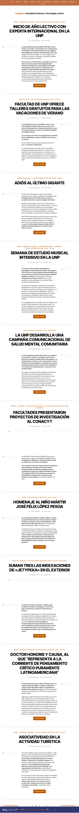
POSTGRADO (64, 1)
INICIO (12, 1)
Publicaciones (63, 560)
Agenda (16, 21)
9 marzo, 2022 (47, 40)
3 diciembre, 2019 (47, 574)
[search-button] (77, 2)
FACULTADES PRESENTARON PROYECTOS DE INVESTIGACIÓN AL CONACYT (39, 417)
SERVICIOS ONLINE (72, 1)
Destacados (21, 405)
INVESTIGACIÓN (56, 1)
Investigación (52, 330)
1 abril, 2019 (47, 746)
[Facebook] (61, 809)
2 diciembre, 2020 (47, 262)
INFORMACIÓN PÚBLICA (47, 1)
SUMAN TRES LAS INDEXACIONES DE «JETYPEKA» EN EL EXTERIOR (39, 567)
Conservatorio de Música (24, 178)
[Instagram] (64, 809)
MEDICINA (32, 1)
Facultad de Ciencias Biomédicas (35, 405)
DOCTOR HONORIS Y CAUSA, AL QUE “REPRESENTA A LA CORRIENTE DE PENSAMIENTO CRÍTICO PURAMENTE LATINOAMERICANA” (39, 663)
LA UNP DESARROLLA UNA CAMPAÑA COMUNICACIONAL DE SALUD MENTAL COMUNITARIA (39, 339)
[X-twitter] (67, 809)
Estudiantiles (58, 246)
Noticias (62, 21)
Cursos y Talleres (24, 99)
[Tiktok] (74, 809)
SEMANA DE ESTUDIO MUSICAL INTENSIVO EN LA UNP (39, 255)
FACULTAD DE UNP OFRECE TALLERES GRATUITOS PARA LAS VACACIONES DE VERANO (39, 108)
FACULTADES (39, 1)
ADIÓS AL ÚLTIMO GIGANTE (39, 182)
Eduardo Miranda (36, 40)
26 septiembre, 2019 (47, 677)
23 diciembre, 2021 (47, 117)
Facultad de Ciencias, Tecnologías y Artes (47, 21)
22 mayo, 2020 (46, 349)
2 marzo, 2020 (47, 511)
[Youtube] (71, 809)
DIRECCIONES (26, 1)
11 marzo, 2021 (46, 187)
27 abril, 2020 (47, 426)
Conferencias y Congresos (26, 21)
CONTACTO (43, 3)
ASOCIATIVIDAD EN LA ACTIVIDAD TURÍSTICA (39, 739)
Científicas (13, 405)
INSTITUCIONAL (18, 1)
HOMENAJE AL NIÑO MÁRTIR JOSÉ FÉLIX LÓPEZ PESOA (39, 504)
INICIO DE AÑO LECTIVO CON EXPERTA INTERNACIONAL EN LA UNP (39, 31)
